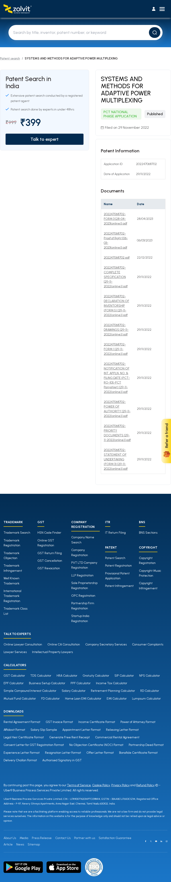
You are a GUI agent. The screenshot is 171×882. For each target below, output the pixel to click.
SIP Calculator (124, 676)
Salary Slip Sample (44, 730)
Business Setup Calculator (47, 683)
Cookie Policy (101, 785)
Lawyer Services (15, 652)
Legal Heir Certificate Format (24, 737)
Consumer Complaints (147, 644)
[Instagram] (166, 841)
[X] (151, 841)
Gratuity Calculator (96, 676)
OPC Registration (83, 596)
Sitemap (34, 844)
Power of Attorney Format (137, 722)
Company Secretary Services (106, 644)
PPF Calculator (81, 683)
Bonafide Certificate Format (138, 753)
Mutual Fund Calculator (20, 698)
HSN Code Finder (49, 533)
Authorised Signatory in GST (62, 760)
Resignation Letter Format (63, 753)
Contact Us (63, 838)
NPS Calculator (149, 676)
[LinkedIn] (161, 841)
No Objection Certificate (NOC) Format (96, 745)
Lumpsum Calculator (146, 698)
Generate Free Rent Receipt (69, 737)
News (20, 844)
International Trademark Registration (12, 596)
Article (8, 844)
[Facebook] (146, 841)
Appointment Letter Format (81, 730)
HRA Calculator (67, 676)
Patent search (10, 58)
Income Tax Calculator (111, 683)
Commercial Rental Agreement (117, 737)
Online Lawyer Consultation (23, 644)
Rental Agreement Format (22, 722)
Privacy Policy (120, 785)
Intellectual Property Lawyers (52, 652)
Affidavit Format (14, 730)
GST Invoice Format (59, 722)
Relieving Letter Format (122, 730)
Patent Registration (118, 566)
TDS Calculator (40, 676)
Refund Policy (145, 785)
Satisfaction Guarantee (115, 838)
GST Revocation (48, 568)
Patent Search (115, 558)
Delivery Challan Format (20, 760)
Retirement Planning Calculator (113, 691)
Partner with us (84, 838)
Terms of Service (79, 785)
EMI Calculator (117, 698)
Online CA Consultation (63, 644)
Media (24, 838)
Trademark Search (17, 533)
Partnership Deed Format (146, 745)
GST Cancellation (49, 561)
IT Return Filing (115, 533)
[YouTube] (156, 841)
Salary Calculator (74, 691)
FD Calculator (50, 698)
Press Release (42, 838)
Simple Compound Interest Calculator (30, 691)
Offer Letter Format (100, 753)
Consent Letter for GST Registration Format (34, 745)
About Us (10, 838)
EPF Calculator (14, 683)
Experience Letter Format (22, 753)
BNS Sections (148, 533)
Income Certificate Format (96, 722)
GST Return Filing (49, 553)
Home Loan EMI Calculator (83, 698)
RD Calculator (149, 691)
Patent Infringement (119, 586)
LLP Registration (82, 575)
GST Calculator (14, 676)
